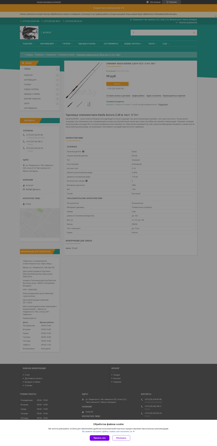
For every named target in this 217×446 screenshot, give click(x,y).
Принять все (100, 438)
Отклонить (121, 438)
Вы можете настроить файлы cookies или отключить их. (107, 431)
